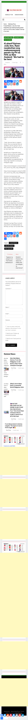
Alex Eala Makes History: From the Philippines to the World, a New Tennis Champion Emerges (16, 361)
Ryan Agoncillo (9, 248)
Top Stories (7, 39)
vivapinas (7, 62)
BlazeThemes (18, 713)
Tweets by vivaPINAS (9, 446)
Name (7, 307)
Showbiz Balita (18, 37)
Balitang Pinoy (8, 37)
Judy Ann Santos (9, 245)
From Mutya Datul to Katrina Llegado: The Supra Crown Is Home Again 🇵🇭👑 (13, 425)
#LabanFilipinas (13, 243)
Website (7, 320)
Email (7, 313)
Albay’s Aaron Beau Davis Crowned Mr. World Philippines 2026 (17, 385)
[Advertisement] (14, 461)
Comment (8, 288)
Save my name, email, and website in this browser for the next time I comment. (13, 328)
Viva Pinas (13, 368)
